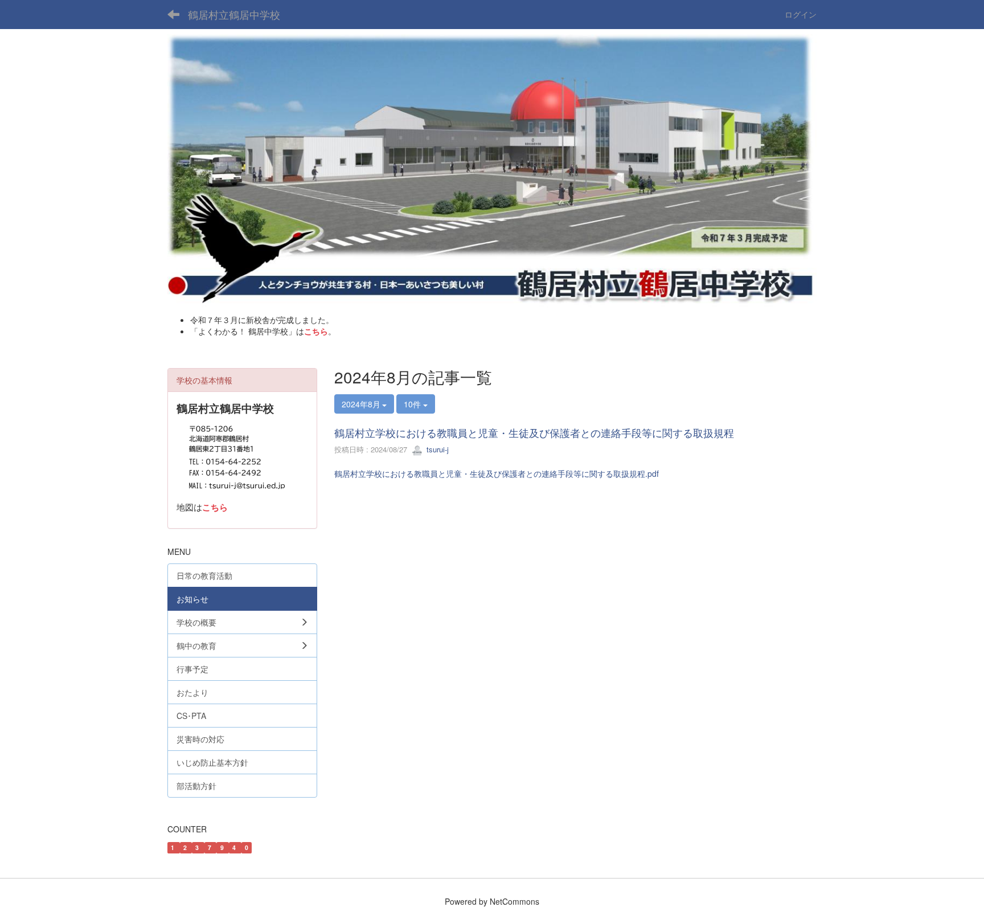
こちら (316, 331)
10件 (413, 404)
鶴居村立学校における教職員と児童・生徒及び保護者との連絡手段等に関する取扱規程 (534, 432)
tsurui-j (436, 449)
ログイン (801, 14)
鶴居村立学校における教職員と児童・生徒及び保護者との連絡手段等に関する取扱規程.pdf (496, 473)
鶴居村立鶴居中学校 (234, 14)
